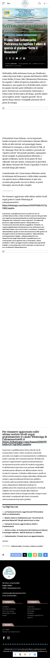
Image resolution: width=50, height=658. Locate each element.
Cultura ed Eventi (30, 35)
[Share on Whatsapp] (13, 58)
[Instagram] (8, 637)
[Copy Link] (20, 58)
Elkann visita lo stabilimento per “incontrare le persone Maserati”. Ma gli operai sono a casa (22, 519)
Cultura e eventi (36, 546)
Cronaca (19, 35)
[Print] (24, 58)
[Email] (17, 58)
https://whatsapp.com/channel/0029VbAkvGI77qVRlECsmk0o (24, 443)
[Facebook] (3, 637)
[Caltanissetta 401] (25, 3)
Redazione (13, 64)
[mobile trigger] (4, 3)
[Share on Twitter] (20, 654)
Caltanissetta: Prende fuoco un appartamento (24, 536)
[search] (39, 3)
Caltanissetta (9, 35)
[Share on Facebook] (9, 58)
